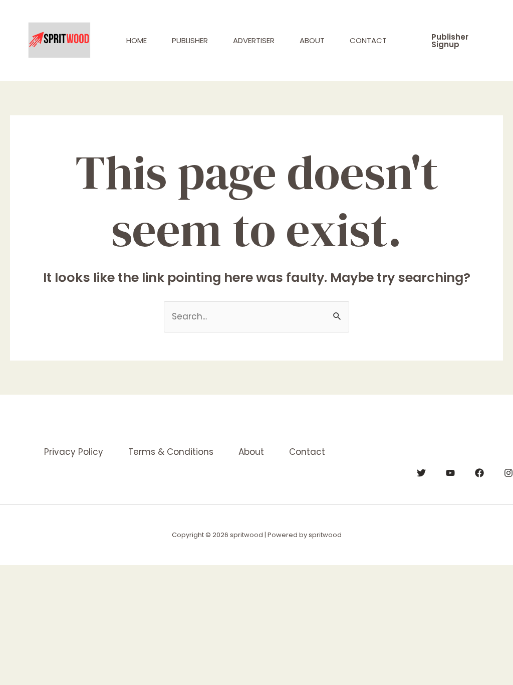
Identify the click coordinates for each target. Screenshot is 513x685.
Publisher (190, 40)
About (312, 40)
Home (136, 40)
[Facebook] (479, 472)
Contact (368, 40)
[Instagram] (508, 472)
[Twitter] (421, 472)
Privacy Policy (73, 452)
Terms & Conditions (170, 452)
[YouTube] (450, 472)
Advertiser (254, 40)
